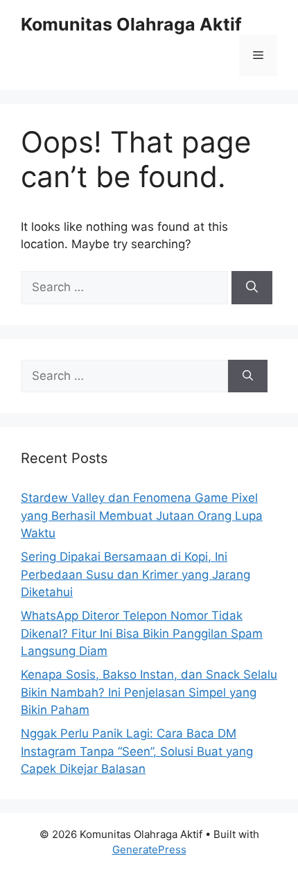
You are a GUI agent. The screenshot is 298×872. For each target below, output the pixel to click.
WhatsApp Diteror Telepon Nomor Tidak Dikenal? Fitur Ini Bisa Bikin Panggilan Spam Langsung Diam (142, 633)
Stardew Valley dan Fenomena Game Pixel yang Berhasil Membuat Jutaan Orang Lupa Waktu (142, 515)
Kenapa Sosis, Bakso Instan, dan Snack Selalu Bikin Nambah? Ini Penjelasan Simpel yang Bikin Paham (149, 692)
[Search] (251, 287)
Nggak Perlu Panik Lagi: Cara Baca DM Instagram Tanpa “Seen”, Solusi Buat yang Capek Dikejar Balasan (137, 751)
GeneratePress (149, 849)
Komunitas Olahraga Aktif (131, 24)
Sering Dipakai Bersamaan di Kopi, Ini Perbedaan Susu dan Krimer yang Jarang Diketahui (135, 574)
